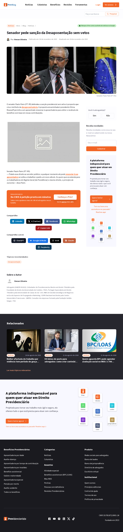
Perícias (47, 483)
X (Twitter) (35, 221)
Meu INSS (48, 479)
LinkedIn (18, 221)
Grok (57, 240)
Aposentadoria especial (13, 480)
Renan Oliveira (20, 39)
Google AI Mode (39, 240)
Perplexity (45, 247)
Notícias (29, 4)
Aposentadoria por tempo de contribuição (21, 463)
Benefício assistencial (13, 472)
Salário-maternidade (12, 476)
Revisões (68, 4)
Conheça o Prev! (65, 197)
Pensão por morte (11, 484)
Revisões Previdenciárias (54, 491)
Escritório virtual (91, 472)
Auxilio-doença (10, 459)
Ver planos (109, 4)
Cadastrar (101, 148)
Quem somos (90, 483)
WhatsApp (71, 221)
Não (108, 115)
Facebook (53, 221)
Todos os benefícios (12, 492)
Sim (94, 115)
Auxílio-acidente (10, 488)
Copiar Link (45, 228)
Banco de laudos (91, 459)
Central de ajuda (91, 491)
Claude (71, 240)
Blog (24, 26)
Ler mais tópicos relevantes (19, 370)
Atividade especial (51, 471)
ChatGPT (20, 240)
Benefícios (55, 4)
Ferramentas (81, 4)
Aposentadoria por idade (14, 455)
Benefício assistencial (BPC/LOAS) (58, 475)
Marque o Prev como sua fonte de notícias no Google (98, 26)
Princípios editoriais (93, 487)
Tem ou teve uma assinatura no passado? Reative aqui (100, 209)
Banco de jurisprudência (94, 463)
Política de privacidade (94, 499)
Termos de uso (90, 495)
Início (18, 26)
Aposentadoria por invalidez (15, 468)
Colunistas (42, 4)
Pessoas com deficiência (54, 487)
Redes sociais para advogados (97, 455)
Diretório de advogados (94, 468)
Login (98, 4)
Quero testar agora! (97, 199)
